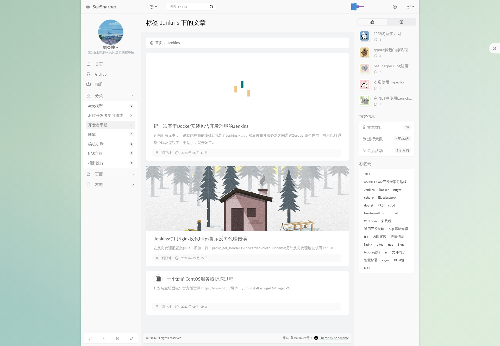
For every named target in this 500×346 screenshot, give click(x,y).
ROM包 (399, 260)
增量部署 (371, 260)
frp (366, 236)
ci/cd (391, 205)
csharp (369, 197)
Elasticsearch (387, 197)
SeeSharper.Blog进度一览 (395, 65)
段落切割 (397, 236)
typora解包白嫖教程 (391, 49)
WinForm (370, 221)
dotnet (368, 205)
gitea (380, 244)
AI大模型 (110, 106)
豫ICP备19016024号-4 (297, 338)
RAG (381, 205)
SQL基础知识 (398, 229)
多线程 (386, 221)
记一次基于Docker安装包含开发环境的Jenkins (201, 126)
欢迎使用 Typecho (389, 82)
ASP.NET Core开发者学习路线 (385, 182)
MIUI (367, 268)
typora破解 (372, 252)
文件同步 (398, 252)
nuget (397, 189)
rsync (386, 260)
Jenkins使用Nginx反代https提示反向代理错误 (200, 239)
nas (390, 244)
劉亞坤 (166, 152)
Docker (384, 189)
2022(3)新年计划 (387, 33)
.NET (367, 174)
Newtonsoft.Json (375, 213)
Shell (395, 213)
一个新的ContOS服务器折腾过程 (200, 279)
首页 (159, 42)
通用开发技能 (374, 229)
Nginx (368, 244)
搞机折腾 (110, 144)
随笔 (110, 134)
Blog (400, 244)
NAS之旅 (110, 153)
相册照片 (110, 163)
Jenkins (369, 189)
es (386, 252)
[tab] (372, 22)
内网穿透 (379, 236)
